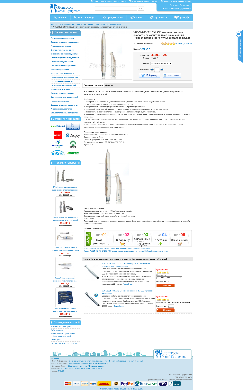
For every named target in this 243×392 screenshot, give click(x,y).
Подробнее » (128, 284)
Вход (172, 5)
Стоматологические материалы (64, 105)
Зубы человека (57, 330)
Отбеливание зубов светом (62, 62)
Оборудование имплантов (62, 81)
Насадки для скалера (60, 101)
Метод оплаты (74, 363)
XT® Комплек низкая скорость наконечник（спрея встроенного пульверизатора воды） (65, 190)
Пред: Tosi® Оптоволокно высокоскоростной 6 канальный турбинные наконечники (117, 248)
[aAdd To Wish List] (174, 75)
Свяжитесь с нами (82, 369)
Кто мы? (140, 361)
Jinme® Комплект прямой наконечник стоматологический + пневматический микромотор (65, 281)
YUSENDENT (145, 49)
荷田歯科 (61, 371)
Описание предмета (93, 85)
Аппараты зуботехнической (62, 74)
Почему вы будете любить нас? (121, 361)
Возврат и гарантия (97, 366)
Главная (62, 17)
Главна (54, 24)
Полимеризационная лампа (62, 38)
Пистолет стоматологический (63, 85)
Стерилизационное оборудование (65, 58)
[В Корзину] (149, 75)
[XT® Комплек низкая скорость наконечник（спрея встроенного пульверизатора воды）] (65, 176)
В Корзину (167, 285)
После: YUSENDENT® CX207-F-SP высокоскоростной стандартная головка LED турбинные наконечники (126, 251)
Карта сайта (160, 17)
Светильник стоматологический (64, 77)
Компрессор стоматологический (64, 97)
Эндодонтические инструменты (64, 54)
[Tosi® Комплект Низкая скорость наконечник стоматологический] (65, 206)
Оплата (138, 17)
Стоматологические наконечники (72, 24)
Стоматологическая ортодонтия (64, 113)
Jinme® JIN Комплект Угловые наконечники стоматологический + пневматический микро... (65, 250)
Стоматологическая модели (62, 93)
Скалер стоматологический (62, 50)
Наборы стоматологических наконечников (104, 24)
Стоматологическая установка (63, 66)
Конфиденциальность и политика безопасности (88, 361)
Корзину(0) (183, 17)
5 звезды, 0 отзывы (184, 44)
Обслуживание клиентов (77, 366)
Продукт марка (115, 17)
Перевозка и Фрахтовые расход (95, 363)
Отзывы (109, 85)
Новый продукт (87, 17)
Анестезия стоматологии (61, 109)
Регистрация (185, 5)
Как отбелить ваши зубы (61, 327)
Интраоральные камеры (61, 46)
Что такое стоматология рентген (64, 343)
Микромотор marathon (60, 70)
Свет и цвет (55, 340)
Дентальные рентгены (60, 89)
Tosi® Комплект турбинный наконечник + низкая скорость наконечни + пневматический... (65, 311)
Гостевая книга (67, 369)
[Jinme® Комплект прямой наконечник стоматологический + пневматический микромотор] (65, 267)
